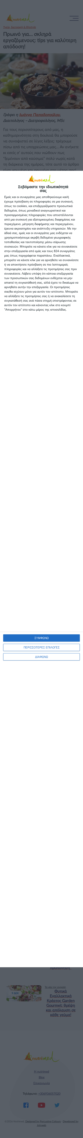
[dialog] (41, 569)
